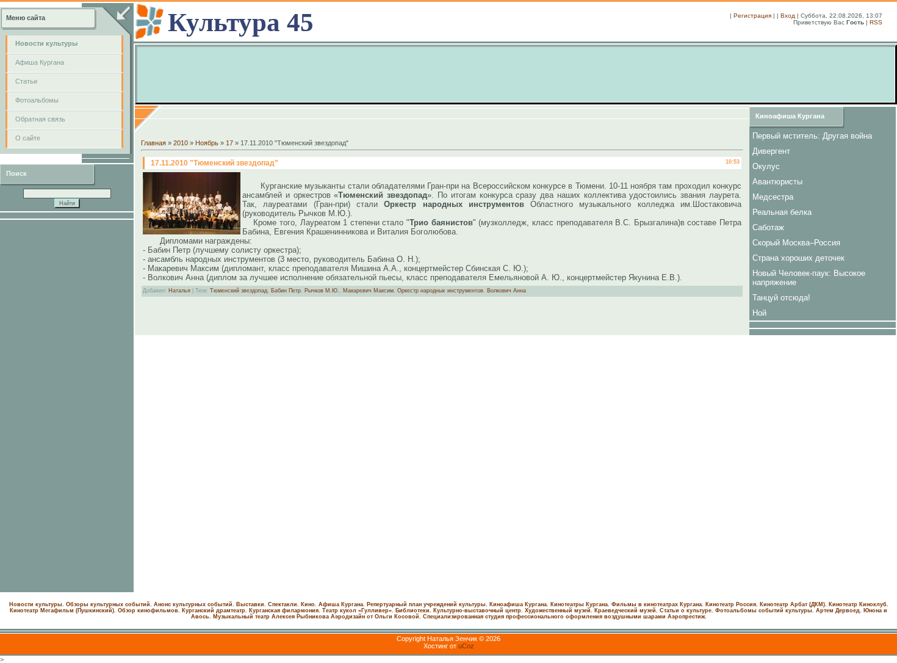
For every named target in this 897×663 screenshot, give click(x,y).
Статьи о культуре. (686, 610)
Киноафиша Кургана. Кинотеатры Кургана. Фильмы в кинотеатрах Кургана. (596, 604)
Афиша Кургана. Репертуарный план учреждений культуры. (403, 604)
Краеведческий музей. (626, 610)
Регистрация (752, 15)
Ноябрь (206, 143)
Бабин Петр (286, 291)
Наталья (179, 291)
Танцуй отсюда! (781, 297)
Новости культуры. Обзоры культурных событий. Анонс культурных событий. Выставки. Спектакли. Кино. (163, 604)
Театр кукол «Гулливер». (358, 610)
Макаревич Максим (368, 291)
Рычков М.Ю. (321, 291)
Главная (153, 143)
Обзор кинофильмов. (149, 610)
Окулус (766, 166)
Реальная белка (782, 212)
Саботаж (768, 227)
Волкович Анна (506, 291)
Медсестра (772, 196)
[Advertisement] (67, 406)
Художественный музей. (559, 610)
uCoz (466, 646)
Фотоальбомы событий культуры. (764, 610)
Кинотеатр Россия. (731, 604)
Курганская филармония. (284, 610)
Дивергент (771, 151)
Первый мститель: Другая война (812, 135)
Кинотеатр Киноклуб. (858, 604)
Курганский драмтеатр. (214, 610)
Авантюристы (777, 181)
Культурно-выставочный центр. (478, 610)
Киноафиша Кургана (789, 116)
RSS (876, 22)
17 (229, 143)
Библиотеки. (413, 610)
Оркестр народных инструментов (440, 291)
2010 (180, 143)
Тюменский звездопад (238, 291)
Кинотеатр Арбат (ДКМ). (793, 604)
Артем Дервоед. (839, 610)
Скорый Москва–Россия (796, 242)
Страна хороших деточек (798, 258)
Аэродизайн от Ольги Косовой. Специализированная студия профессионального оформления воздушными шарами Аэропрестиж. (519, 617)
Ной (759, 312)
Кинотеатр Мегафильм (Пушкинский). (63, 610)
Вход (787, 15)
